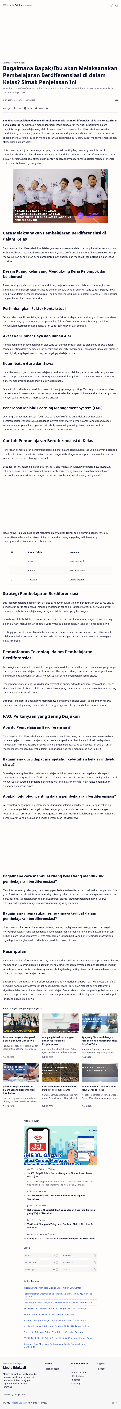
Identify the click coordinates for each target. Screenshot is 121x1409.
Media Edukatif (15, 5)
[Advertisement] (60, 34)
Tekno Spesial (52, 1368)
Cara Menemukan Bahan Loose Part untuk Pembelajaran (59, 1088)
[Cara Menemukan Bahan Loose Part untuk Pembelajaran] (60, 1072)
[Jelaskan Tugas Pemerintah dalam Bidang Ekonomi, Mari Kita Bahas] (21, 1072)
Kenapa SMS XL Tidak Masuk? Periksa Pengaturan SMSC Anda (61, 1238)
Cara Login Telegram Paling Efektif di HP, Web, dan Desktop (53, 1332)
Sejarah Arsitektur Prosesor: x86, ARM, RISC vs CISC (49, 1314)
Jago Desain (66, 1402)
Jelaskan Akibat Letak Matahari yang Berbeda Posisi (99, 1088)
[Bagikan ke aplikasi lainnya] (47, 108)
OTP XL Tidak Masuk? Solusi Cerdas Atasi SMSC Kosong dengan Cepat (58, 1338)
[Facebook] (7, 1394)
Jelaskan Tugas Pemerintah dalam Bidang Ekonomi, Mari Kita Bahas (19, 1090)
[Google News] (20, 1394)
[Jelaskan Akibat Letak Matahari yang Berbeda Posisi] (100, 1072)
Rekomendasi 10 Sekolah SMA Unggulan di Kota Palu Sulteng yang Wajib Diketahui (61, 1211)
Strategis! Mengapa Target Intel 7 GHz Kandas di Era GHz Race (55, 1320)
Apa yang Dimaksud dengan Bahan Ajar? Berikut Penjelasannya (58, 1041)
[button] (111, 5)
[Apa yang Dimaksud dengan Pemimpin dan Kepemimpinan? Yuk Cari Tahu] (100, 1023)
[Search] (116, 5)
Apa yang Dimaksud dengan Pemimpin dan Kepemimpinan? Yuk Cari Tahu (99, 1041)
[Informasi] (44, 1169)
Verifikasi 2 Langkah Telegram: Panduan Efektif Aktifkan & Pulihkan (60, 1226)
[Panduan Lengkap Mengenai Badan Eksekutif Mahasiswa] (21, 1023)
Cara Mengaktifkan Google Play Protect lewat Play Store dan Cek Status (59, 1302)
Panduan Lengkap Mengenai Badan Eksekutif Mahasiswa (19, 1039)
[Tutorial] (52, 1169)
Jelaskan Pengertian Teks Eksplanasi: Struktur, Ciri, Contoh (52, 1287)
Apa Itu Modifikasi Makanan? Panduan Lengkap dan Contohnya (56, 1197)
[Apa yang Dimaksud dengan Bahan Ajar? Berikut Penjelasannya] (60, 1023)
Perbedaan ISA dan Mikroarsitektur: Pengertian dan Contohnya (55, 1308)
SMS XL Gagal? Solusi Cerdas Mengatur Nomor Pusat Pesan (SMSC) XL (60, 1175)
